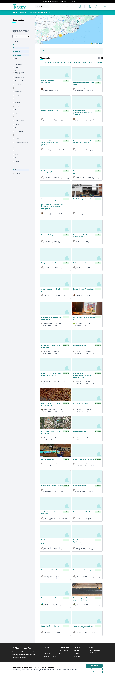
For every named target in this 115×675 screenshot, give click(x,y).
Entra (60, 653)
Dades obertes (78, 656)
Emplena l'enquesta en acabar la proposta (53, 50)
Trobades (76, 653)
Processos (23, 13)
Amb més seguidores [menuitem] (88, 62)
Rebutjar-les (94, 668)
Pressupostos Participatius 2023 (38, 13)
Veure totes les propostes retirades (48, 639)
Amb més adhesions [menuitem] (67, 62)
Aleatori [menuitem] (47, 62)
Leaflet (93, 43)
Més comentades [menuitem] (78, 62)
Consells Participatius (50, 656)
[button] (15, 41)
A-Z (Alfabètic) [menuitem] (58, 62)
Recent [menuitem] (52, 62)
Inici (45, 650)
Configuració (94, 672)
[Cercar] (47, 6)
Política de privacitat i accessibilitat (95, 651)
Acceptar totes (94, 665)
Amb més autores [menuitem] (98, 62)
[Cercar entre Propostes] (28, 36)
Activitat (76, 650)
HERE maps (99, 43)
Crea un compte (63, 650)
